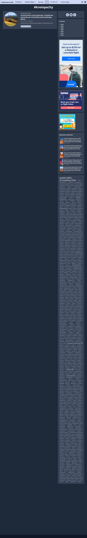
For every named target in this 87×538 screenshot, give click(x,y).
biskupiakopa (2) (78, 426)
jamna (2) (72, 411)
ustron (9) (61, 219)
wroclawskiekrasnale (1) (64, 454)
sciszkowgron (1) (75, 335)
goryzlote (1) (66, 432)
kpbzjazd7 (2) (62, 368)
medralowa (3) (62, 271)
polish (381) (66, 177)
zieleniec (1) (68, 265)
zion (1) (68, 220)
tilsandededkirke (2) (63, 421)
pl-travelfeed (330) (68, 180)
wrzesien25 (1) (73, 206)
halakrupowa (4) (79, 286)
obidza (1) (72, 236)
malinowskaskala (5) (78, 352)
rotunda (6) (80, 260)
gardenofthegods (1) (63, 197)
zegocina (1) (62, 304)
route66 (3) (80, 190)
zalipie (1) (81, 461)
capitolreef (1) (70, 182)
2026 (62, 24)
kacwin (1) (65, 343)
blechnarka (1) (62, 312)
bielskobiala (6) (71, 217)
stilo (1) (65, 437)
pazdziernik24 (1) (68, 246)
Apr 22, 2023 (23, 21)
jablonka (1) (69, 281)
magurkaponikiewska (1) (69, 388)
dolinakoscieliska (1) (77, 444)
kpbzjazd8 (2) (67, 382)
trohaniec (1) (72, 441)
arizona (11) (68, 185)
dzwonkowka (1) (73, 481)
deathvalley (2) (62, 211)
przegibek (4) (74, 226)
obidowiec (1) (68, 467)
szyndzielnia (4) (69, 228)
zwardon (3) (80, 295)
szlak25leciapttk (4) (63, 283)
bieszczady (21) (62, 240)
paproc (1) (80, 358)
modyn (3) (67, 391)
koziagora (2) (79, 309)
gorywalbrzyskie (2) (75, 423)
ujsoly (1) (65, 397)
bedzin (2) (80, 289)
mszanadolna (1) (63, 461)
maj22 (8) (80, 397)
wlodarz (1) (62, 415)
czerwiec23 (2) (75, 355)
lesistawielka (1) (73, 412)
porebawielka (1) (75, 368)
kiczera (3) (72, 292)
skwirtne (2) (80, 275)
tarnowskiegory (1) (79, 454)
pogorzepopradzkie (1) (79, 236)
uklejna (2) (72, 298)
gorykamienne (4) (63, 400)
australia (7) (68, 463)
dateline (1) (77, 478)
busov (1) (76, 357)
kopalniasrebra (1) (72, 454)
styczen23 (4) (73, 374)
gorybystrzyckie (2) (63, 263)
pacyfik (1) (69, 460)
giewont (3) (74, 469)
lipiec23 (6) (75, 349)
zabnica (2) (68, 295)
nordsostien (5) (62, 418)
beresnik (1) (62, 382)
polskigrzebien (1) (63, 449)
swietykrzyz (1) (62, 477)
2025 (62, 26)
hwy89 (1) (69, 188)
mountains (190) (71, 343)
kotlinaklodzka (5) (63, 431)
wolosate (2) (62, 274)
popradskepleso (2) (78, 434)
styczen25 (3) (62, 231)
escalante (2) (62, 183)
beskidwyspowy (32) (64, 208)
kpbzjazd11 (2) (79, 360)
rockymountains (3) (71, 194)
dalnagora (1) (71, 371)
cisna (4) (68, 249)
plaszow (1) (80, 383)
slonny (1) (80, 438)
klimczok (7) (75, 228)
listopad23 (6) (67, 314)
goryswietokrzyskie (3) (64, 420)
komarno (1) (67, 451)
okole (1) (74, 406)
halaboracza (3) (62, 295)
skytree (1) (69, 478)
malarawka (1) (68, 361)
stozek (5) (61, 272)
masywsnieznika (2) (79, 432)
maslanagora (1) (62, 278)
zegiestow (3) (67, 306)
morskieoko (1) (62, 466)
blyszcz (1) (74, 380)
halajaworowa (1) (66, 401)
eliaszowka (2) (67, 236)
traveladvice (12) (63, 467)
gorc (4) (61, 237)
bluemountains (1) (63, 472)
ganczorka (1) (67, 366)
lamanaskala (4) (62, 292)
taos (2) (66, 194)
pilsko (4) (67, 409)
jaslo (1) (76, 249)
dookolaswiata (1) (74, 460)
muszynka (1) (76, 308)
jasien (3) (80, 222)
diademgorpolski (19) (63, 380)
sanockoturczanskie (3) (71, 431)
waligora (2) (80, 421)
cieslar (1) (80, 297)
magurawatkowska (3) (63, 260)
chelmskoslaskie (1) (78, 398)
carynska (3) (80, 240)
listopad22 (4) (79, 366)
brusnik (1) (67, 414)
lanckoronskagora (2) (63, 348)
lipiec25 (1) (61, 209)
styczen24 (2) (72, 301)
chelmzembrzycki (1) (73, 338)
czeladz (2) (76, 289)
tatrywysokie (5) (62, 426)
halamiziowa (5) (68, 271)
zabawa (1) (71, 364)
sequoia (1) (67, 209)
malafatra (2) (62, 245)
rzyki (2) (75, 291)
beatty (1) (68, 211)
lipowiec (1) (80, 394)
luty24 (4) (81, 292)
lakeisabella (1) (79, 209)
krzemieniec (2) (62, 440)
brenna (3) (81, 217)
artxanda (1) (79, 472)
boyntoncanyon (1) (63, 188)
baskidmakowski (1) (78, 326)
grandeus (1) (78, 378)
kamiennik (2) (72, 312)
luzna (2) (70, 311)
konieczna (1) (78, 321)
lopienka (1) (80, 361)
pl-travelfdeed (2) (72, 432)
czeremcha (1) (75, 394)
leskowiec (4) (69, 337)
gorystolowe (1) (80, 451)
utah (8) (79, 180)
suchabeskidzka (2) (63, 326)
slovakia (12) (62, 246)
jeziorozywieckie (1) (78, 429)
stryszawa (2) (71, 285)
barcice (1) (61, 251)
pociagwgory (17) (73, 200)
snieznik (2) (62, 434)
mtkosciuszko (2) (75, 463)
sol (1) (66, 317)
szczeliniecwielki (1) (73, 451)
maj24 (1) (73, 278)
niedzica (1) (77, 255)
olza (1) (81, 364)
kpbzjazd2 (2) (70, 397)
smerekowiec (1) (62, 355)
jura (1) (66, 452)
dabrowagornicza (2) (67, 288)
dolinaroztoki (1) (62, 394)
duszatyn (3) (67, 252)
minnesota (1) (75, 466)
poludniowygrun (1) (63, 249)
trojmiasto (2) (62, 438)
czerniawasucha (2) (68, 286)
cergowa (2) (73, 258)
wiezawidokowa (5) (63, 300)
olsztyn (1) (61, 452)
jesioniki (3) (74, 229)
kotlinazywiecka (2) (79, 301)
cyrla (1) (68, 251)
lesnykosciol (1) (68, 219)
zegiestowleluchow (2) (63, 324)
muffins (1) (75, 458)
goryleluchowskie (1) (68, 309)
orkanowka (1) (62, 369)
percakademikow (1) (69, 444)
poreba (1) (61, 314)
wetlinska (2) (75, 240)
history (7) (80, 443)
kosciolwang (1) (62, 451)
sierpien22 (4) (80, 388)
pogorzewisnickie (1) (63, 334)
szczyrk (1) (66, 354)
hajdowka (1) (79, 330)
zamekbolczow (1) (78, 408)
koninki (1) (61, 346)
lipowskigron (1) (79, 199)
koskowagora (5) (62, 239)
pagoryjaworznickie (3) (64, 285)
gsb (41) (67, 240)
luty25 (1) (80, 228)
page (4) (77, 185)
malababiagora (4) (78, 285)
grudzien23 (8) (67, 304)
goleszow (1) (80, 281)
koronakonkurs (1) (63, 424)
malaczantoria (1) (72, 452)
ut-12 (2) (71, 183)
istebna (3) (67, 297)
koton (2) (80, 239)
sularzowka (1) (79, 320)
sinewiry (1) (62, 363)
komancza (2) (62, 252)
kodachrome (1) (62, 185)
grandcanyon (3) (74, 188)
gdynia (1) (67, 438)
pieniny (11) (76, 254)
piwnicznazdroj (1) (69, 392)
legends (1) (67, 477)
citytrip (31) (62, 383)
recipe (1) (80, 458)
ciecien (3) (80, 372)
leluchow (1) (71, 323)
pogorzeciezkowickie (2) (73, 277)
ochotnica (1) (80, 266)
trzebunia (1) (69, 239)
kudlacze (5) (67, 298)
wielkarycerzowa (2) (69, 315)
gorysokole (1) (71, 408)
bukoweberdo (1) (74, 438)
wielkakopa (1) (79, 447)
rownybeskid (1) (71, 289)
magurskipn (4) (70, 260)
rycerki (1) (69, 226)
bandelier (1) (73, 193)
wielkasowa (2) (74, 421)
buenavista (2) (67, 196)
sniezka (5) (80, 213)
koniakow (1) (62, 366)
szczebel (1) (80, 460)
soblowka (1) (65, 289)
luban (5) (61, 206)
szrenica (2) (81, 216)
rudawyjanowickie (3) (63, 408)
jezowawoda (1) (75, 391)
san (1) (80, 463)
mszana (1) (73, 341)
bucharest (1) (79, 475)
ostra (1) (70, 391)
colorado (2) (62, 196)
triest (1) (77, 480)
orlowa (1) (72, 321)
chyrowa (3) (66, 258)
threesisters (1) (79, 470)
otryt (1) (76, 441)
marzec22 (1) (72, 409)
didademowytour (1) (73, 415)
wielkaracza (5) (62, 315)
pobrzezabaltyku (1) (79, 435)
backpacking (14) (63, 475)
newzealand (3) (62, 457)
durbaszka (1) (69, 386)
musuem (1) (74, 457)
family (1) (61, 469)
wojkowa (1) (62, 309)
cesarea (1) (62, 481)
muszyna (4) (79, 274)
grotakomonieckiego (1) (78, 334)
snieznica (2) (80, 403)
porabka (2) (80, 291)
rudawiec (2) (79, 431)
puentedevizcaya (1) (71, 472)
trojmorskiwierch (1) (67, 434)
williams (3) (80, 188)
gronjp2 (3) (74, 337)
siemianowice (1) (67, 294)
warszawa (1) (67, 443)
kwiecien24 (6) (62, 275)
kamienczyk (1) (66, 217)
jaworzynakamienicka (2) (64, 395)
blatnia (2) (76, 217)
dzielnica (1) (80, 249)
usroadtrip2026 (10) (63, 182)
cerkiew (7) (61, 262)
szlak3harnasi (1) (76, 364)
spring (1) (71, 477)
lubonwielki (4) (66, 346)
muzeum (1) (62, 455)
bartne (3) (79, 258)
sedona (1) (69, 186)
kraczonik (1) (78, 323)
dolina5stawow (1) (78, 464)
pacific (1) (81, 478)
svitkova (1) (80, 288)
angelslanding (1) (74, 220)
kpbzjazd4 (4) (62, 389)
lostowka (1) (72, 223)
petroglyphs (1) (80, 191)
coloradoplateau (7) (78, 182)
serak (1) (61, 232)
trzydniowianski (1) (70, 428)
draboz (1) (81, 348)
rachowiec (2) (62, 317)
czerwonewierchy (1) (67, 469)
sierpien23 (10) (68, 335)
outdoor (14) (69, 417)
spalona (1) (62, 435)
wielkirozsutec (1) (68, 245)
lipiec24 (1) (61, 265)
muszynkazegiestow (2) (64, 308)
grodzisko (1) (62, 374)
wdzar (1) (81, 389)
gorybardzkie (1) (72, 435)
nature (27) (70, 458)
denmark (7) (74, 418)
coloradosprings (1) (78, 196)
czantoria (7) (71, 272)
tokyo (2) (80, 477)
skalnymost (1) (62, 409)
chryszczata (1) (72, 252)
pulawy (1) (61, 254)
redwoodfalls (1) (69, 466)
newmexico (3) (68, 191)
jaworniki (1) (62, 443)
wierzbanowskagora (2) (69, 340)
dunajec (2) (80, 415)
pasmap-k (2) (79, 337)
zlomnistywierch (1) (77, 392)
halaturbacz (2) (67, 345)
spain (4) (65, 470)
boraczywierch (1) (63, 357)
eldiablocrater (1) (75, 190)
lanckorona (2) (79, 346)
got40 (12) (79, 206)
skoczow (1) (62, 202)
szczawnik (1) (70, 308)
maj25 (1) (61, 217)
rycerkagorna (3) (69, 349)
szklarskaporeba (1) (63, 216)
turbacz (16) (67, 206)
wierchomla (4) (80, 234)
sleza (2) (81, 423)
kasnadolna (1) (62, 414)
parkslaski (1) (72, 294)
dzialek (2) (75, 300)
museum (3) (62, 444)
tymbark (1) (70, 208)
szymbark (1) (68, 278)
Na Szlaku (18, 2)
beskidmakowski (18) (72, 237)
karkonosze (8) (68, 213)
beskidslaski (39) (63, 199)
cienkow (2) (62, 225)
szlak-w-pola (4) (68, 274)
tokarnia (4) (66, 254)
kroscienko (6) (73, 205)
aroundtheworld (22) (73, 203)
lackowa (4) (67, 275)
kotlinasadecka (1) (79, 251)
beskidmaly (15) (70, 291)
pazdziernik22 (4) (63, 378)
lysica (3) (79, 418)
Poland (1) (71, 473)
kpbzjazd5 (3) (62, 377)
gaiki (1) (61, 320)
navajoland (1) (67, 193)
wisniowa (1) (79, 400)
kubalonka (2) (66, 272)
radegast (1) (62, 243)
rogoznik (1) (66, 364)
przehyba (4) (75, 266)
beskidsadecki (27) (79, 232)
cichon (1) (80, 391)
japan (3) (61, 478)
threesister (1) (76, 477)
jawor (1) (72, 357)
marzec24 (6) (62, 286)
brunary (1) (62, 358)
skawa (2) (79, 481)
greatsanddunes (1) (79, 194)
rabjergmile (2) (72, 420)
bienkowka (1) (74, 239)
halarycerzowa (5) (63, 228)
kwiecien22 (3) (78, 405)
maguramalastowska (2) (64, 277)
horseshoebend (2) (77, 186)
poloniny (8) (74, 361)
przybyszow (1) (71, 254)
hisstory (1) (80, 455)
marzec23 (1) (73, 366)
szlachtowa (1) (62, 351)
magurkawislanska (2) (69, 225)
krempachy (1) (70, 363)
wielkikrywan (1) (73, 248)
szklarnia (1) (62, 371)
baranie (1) (61, 411)
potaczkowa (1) (68, 368)
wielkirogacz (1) (68, 351)
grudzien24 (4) (74, 234)
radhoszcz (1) (67, 243)
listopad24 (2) (79, 243)
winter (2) (66, 473)
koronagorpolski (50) (76, 265)
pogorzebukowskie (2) (63, 257)
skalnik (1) (73, 447)
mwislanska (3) (72, 395)
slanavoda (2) (75, 297)
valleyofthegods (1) (63, 220)
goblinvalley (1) (67, 183)
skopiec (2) (70, 406)
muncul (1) (61, 397)
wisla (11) (66, 200)
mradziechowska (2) (70, 398)
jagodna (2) (80, 263)
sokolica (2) (62, 255)
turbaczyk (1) (75, 372)
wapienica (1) (73, 314)
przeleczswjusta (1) (63, 386)
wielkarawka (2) (62, 361)
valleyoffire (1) (62, 222)
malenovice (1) (62, 248)
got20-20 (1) (68, 222)
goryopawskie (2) (63, 428)
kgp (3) (61, 447)
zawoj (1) (65, 363)
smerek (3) (72, 249)
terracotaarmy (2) (74, 455)
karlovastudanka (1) (68, 231)
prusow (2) (74, 303)
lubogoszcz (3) (68, 341)
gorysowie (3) (66, 415)
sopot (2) (73, 437)
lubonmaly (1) (74, 403)
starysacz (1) (73, 251)
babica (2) (67, 338)
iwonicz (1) (70, 257)
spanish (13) (67, 455)
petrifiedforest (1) (68, 190)
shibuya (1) (65, 478)
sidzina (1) (74, 286)
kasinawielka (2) (78, 340)
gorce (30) (68, 205)
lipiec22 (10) (79, 374)
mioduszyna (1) (62, 327)
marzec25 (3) (62, 223)
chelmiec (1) (65, 423)
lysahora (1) (80, 246)
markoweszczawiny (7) (64, 269)
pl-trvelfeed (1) (72, 414)
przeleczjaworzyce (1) (78, 371)
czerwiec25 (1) (62, 214)
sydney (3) (80, 466)
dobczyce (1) (78, 332)
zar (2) (61, 337)
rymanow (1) (75, 257)
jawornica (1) (76, 292)
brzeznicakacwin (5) (79, 341)
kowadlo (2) (62, 432)
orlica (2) (68, 263)
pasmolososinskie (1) (76, 385)
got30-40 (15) (79, 200)
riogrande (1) (72, 196)
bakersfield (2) (72, 209)
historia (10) (72, 306)
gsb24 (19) (71, 240)
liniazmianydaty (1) (63, 460)
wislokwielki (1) (67, 411)
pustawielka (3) (62, 236)
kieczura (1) (72, 327)
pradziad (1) (79, 229)
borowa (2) (70, 423)
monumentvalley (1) (77, 219)
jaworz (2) (61, 385)
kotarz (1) (61, 401)
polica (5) (76, 269)
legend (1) (80, 467)
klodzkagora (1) (66, 435)
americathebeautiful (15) (64, 203)
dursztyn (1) (62, 364)
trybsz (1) (61, 343)
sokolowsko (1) (79, 412)
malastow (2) (80, 311)
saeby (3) (61, 423)
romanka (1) (80, 446)
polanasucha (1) (79, 312)
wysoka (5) (80, 254)
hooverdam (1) (79, 211)
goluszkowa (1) (73, 360)
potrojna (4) (68, 292)
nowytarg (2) (75, 208)
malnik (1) (80, 308)
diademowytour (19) (78, 409)
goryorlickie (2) (79, 262)
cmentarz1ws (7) (79, 304)
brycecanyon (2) (80, 183)
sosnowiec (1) (74, 288)
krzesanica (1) (79, 469)
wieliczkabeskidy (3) (78, 327)
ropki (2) (66, 481)
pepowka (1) (75, 317)
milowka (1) (69, 303)
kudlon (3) (74, 400)
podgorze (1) (67, 383)
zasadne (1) (65, 237)
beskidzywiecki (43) (77, 268)
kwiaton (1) (66, 358)
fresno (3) (80, 203)
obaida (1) (73, 478)
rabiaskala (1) (74, 440)
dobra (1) (73, 405)
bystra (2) (74, 309)
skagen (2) (79, 420)
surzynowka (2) (70, 326)
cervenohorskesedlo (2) (78, 231)
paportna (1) (68, 440)
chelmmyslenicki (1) (78, 298)
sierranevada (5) (62, 205)
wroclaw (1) (79, 452)
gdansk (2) (69, 437)
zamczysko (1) (70, 334)
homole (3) (74, 386)
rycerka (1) (75, 315)
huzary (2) (71, 275)
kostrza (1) (71, 358)
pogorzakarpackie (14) (64, 329)
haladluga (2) (62, 473)
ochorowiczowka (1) (69, 318)
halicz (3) (80, 272)
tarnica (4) (76, 272)
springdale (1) (79, 220)
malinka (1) (68, 446)
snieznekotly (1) (75, 216)
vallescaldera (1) (79, 193)
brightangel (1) (62, 213)
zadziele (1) (73, 304)
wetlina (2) (61, 242)
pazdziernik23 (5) (63, 318)
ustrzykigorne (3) (67, 242)
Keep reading (25, 26)
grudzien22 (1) (73, 382)
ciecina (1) (81, 294)
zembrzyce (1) (79, 338)
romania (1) (74, 475)
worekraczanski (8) (63, 226)
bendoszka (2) (62, 349)
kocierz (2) (80, 335)
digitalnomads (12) (75, 467)
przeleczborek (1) (69, 372)
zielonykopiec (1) (63, 398)
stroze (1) (80, 277)
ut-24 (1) (75, 183)
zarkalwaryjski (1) (63, 375)
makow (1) (67, 327)
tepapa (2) (68, 457)
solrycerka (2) (79, 314)
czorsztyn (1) (72, 255)
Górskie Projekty (29, 2)
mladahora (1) (79, 315)
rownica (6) (62, 200)
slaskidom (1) (68, 449)
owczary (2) (80, 357)
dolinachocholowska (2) (64, 429)
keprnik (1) (65, 232)
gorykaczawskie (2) (63, 406)
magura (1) (66, 311)
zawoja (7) (61, 288)
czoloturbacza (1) (63, 372)
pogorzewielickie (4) (63, 332)
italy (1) (73, 480)
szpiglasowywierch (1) (70, 464)
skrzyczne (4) (62, 354)
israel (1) (80, 480)
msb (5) (64, 337)
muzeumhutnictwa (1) (78, 306)
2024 (62, 28)
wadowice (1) (62, 388)
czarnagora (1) (80, 363)
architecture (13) (74, 443)
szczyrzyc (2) (68, 374)
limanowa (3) (68, 385)
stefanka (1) (62, 311)
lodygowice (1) (62, 301)
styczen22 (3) (69, 400)
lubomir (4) (61, 340)
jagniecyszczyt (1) (70, 426)
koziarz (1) (70, 380)
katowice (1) (79, 457)
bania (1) (80, 329)
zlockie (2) (74, 274)
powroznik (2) (72, 324)
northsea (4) (69, 418)
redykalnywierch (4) (71, 280)
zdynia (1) (61, 412)
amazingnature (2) (79, 375)
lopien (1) (61, 405)
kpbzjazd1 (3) (75, 401)
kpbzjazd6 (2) (70, 378)
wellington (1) (68, 461)
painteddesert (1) (63, 191)
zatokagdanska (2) (79, 437)
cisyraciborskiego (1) (63, 458)
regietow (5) (76, 260)
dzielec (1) (66, 371)
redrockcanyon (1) (63, 352)
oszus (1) (61, 289)
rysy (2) (73, 434)
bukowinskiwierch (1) (78, 411)
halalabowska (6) (69, 234)
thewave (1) (73, 185)
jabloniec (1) (62, 360)
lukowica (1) (80, 317)
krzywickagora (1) (63, 330)
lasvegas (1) (80, 351)
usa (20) (73, 202)
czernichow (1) (71, 429)
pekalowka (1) (74, 320)
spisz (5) (81, 255)
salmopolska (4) (69, 355)
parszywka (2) (79, 237)
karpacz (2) (75, 213)
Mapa (46, 2)
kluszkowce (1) (62, 391)
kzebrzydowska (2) (75, 348)
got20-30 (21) (79, 226)
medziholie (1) (74, 246)
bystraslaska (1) (62, 229)
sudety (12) (69, 229)
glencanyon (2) (80, 214)
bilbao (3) (61, 470)
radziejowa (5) (70, 266)
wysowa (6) (76, 275)
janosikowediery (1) (74, 245)
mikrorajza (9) (78, 283)
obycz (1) (67, 312)
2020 (62, 35)
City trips (40, 2)
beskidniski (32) (79, 252)
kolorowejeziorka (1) (67, 447)
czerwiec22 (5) (79, 395)
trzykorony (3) (62, 417)
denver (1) (71, 197)
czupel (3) (80, 300)
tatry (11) (80, 424)
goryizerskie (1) (74, 449)
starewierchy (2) (69, 268)
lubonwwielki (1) (62, 341)
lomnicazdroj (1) (62, 234)
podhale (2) (62, 345)
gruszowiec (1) (67, 405)
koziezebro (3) (73, 262)
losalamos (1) (62, 194)
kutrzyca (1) (80, 401)
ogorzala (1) (67, 223)
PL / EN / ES (54, 2)
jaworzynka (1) (62, 464)
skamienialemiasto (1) (77, 417)
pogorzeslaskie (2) (71, 199)
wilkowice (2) (67, 301)
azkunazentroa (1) (72, 470)
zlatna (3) (79, 280)
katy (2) (61, 258)
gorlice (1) (75, 424)
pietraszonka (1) (71, 354)
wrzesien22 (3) (79, 386)
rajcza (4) (77, 294)
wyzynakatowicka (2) (63, 291)
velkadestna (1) (74, 263)
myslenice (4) (62, 298)
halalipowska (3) (62, 280)
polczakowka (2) (73, 346)
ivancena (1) (67, 248)
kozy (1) (75, 318)
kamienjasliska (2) (69, 394)
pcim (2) (69, 320)
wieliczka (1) (71, 332)
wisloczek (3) (80, 257)
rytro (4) (65, 251)
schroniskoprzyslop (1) (79, 354)
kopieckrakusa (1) (74, 383)
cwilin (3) (71, 401)
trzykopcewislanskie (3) (64, 321)
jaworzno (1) (71, 283)
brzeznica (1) (69, 348)
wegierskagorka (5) (78, 223)
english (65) (78, 197)
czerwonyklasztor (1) (68, 389)
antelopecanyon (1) (73, 214)
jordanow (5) (62, 268)
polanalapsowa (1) (69, 377)
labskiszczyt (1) (69, 216)
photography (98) (71, 375)
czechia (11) (69, 232)
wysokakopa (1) (80, 449)
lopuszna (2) (73, 345)
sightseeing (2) (69, 480)
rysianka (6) (80, 269)
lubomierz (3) (74, 222)
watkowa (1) (80, 441)
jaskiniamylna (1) (63, 446)
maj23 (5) (68, 357)
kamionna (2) (79, 303)
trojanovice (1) (73, 243)
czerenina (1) (62, 441)
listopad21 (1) (66, 412)
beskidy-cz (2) (74, 242)
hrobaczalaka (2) (80, 318)
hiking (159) (79, 343)
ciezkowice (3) (74, 311)
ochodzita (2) (62, 297)
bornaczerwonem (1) (77, 377)
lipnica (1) (71, 297)
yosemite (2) (79, 202)
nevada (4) (73, 211)
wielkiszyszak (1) (74, 446)
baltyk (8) (69, 421)
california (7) (68, 202)
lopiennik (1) (80, 440)
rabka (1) (70, 403)
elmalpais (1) (62, 193)
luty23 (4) (80, 368)
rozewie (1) (62, 437)
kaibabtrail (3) (62, 190)
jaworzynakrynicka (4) (63, 266)
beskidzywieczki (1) (78, 225)
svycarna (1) (74, 232)
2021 (62, 33)
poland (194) (70, 369)
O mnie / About (65, 2)
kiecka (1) (74, 330)
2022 (62, 31)
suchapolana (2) (71, 329)
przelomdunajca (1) (75, 389)
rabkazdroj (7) (79, 205)
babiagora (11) (71, 269)
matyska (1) (76, 397)
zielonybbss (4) (70, 352)
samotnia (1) (67, 214)
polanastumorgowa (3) (64, 403)
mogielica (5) (80, 208)
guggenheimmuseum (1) (77, 473)
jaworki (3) (80, 349)
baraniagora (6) (75, 271)
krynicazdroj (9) (67, 262)
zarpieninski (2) (67, 255)
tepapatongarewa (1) (75, 461)
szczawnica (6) (74, 351)
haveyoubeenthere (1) (79, 414)
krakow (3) (80, 382)
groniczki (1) (65, 320)
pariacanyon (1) (62, 186)
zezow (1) (75, 358)
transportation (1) (63, 480)
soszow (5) (80, 271)
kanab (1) (80, 185)
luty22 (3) (79, 406)
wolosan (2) (67, 441)
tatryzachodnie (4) (78, 428)
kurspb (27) (80, 355)
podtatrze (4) (74, 281)
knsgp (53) (70, 424)
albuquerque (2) (74, 191)
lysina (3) (76, 329)
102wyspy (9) (62, 306)
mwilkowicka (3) (62, 303)
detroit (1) (68, 475)
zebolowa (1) (69, 330)
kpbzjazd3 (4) (62, 392)
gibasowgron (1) (62, 335)
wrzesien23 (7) (70, 300)
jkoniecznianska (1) (63, 323)
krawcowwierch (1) (79, 278)
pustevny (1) (80, 242)
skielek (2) (70, 317)
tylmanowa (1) (79, 380)
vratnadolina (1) (79, 248)
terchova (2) (80, 245)
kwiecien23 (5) (67, 360)
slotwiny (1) (79, 324)
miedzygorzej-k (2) (74, 295)
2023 (62, 30)
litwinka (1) (75, 363)
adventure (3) (62, 463)
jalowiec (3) (75, 388)
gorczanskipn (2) (78, 369)
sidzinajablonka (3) (63, 281)
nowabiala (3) (79, 345)
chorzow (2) (62, 294)
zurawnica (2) (62, 338)
